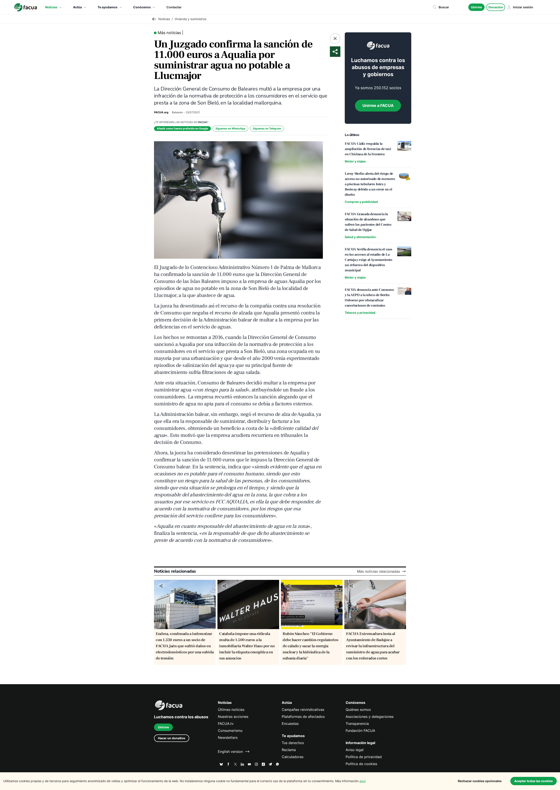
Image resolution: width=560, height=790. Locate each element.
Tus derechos (293, 743)
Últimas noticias (231, 709)
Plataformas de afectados (303, 716)
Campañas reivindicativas (303, 709)
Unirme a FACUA (378, 105)
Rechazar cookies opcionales (480, 781)
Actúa (77, 7)
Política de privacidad (364, 757)
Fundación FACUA (360, 730)
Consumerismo (230, 730)
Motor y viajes (355, 161)
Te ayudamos (107, 7)
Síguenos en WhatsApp (230, 128)
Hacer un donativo (171, 738)
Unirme (476, 7)
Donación (495, 7)
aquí (362, 781)
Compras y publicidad (361, 202)
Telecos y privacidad (360, 312)
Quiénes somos (358, 709)
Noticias (51, 7)
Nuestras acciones (233, 716)
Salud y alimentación (360, 237)
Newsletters (228, 737)
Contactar (174, 7)
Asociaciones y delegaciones (370, 716)
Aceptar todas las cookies (533, 781)
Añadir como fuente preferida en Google (182, 128)
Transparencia (357, 723)
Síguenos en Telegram (267, 128)
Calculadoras (292, 757)
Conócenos (142, 7)
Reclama (289, 750)
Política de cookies (361, 764)
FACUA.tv (226, 723)
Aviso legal (355, 750)
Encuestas (290, 723)
